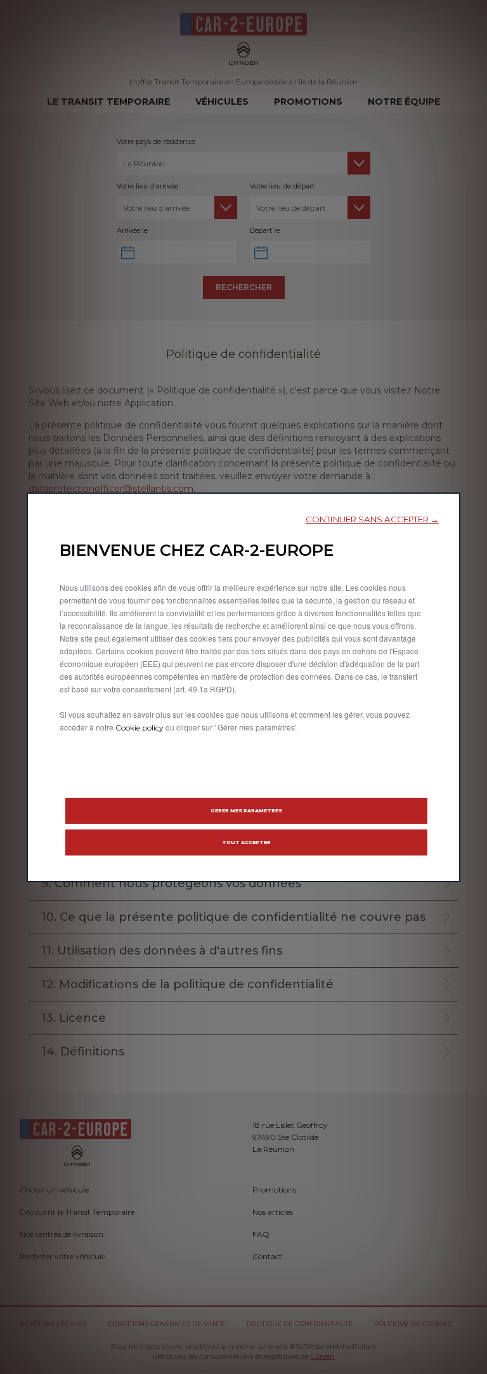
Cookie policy (139, 727)
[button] (372, 519)
